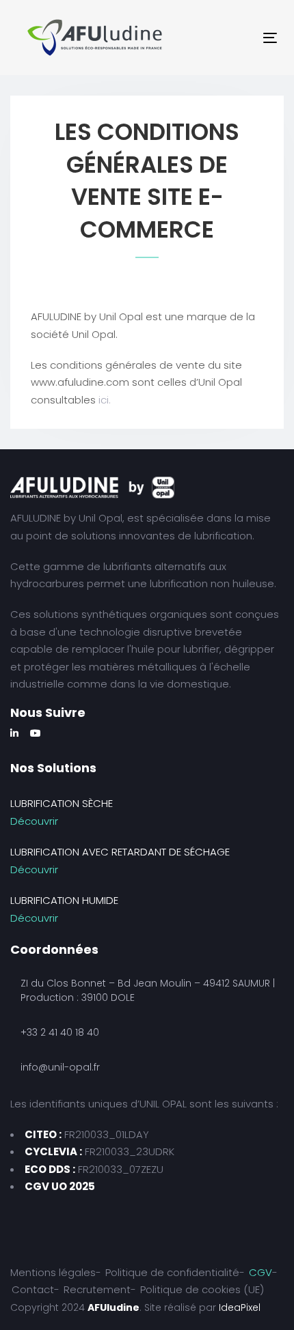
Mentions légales (53, 1272)
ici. (104, 400)
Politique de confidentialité (172, 1272)
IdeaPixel (239, 1307)
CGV (260, 1272)
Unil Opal (100, 518)
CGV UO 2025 (60, 1186)
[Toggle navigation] (218, 38)
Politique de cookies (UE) (202, 1289)
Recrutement (97, 1289)
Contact (33, 1289)
